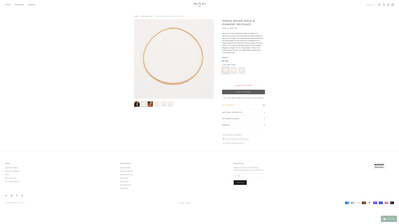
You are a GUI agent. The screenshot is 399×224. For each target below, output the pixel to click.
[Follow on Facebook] (6, 196)
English (370, 5)
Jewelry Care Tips (126, 174)
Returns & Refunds (126, 171)
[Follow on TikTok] (22, 196)
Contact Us (124, 188)
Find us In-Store (10, 178)
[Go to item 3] (150, 104)
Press (7, 174)
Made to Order (243, 92)
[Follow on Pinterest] (17, 196)
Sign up (240, 183)
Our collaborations (12, 181)
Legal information (11, 168)
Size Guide (124, 178)
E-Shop (8, 5)
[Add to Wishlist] (243, 105)
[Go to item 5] (163, 104)
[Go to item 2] (144, 104)
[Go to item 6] (170, 104)
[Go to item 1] (137, 104)
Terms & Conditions (12, 171)
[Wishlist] (388, 5)
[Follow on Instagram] (11, 196)
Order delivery (125, 168)
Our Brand (19, 5)
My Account (124, 181)
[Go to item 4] (157, 104)
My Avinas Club (125, 185)
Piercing (31, 5)
